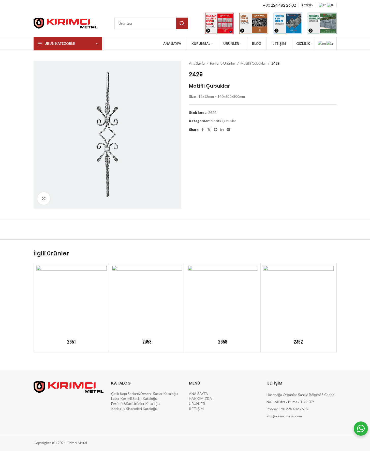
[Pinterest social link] (215, 129)
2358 (147, 341)
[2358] (147, 301)
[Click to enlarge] (43, 198)
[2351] (71, 301)
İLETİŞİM (196, 408)
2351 (71, 341)
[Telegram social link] (228, 129)
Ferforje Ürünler (222, 63)
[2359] (223, 301)
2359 (222, 341)
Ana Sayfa (197, 63)
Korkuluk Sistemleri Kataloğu (134, 408)
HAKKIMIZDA (200, 398)
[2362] (298, 301)
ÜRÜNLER (197, 403)
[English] (323, 5)
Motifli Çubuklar (253, 63)
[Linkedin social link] (222, 129)
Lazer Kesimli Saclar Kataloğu (134, 398)
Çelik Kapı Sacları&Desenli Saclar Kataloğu (144, 393)
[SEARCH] (182, 23)
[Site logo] (65, 23)
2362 (298, 341)
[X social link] (209, 129)
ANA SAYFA (198, 393)
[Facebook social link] (203, 129)
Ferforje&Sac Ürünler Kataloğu (135, 403)
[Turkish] (330, 5)
